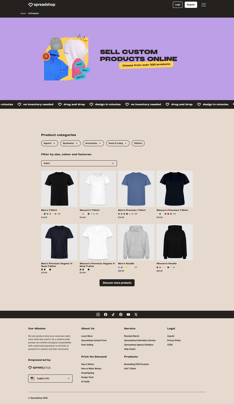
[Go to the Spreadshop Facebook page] (105, 314)
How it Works (87, 364)
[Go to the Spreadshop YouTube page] (128, 314)
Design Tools (87, 377)
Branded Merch (131, 336)
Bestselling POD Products (136, 364)
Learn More (87, 336)
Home (23, 13)
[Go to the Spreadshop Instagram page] (98, 314)
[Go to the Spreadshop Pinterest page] (121, 314)
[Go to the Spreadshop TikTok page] (113, 314)
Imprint (170, 336)
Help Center (130, 349)
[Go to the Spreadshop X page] (136, 314)
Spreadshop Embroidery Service (140, 340)
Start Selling (87, 344)
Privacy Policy (174, 340)
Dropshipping (87, 373)
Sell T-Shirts (130, 368)
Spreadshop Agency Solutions (138, 344)
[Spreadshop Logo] (41, 5)
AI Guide (85, 381)
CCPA (170, 344)
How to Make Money (91, 368)
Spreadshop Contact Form (94, 340)
